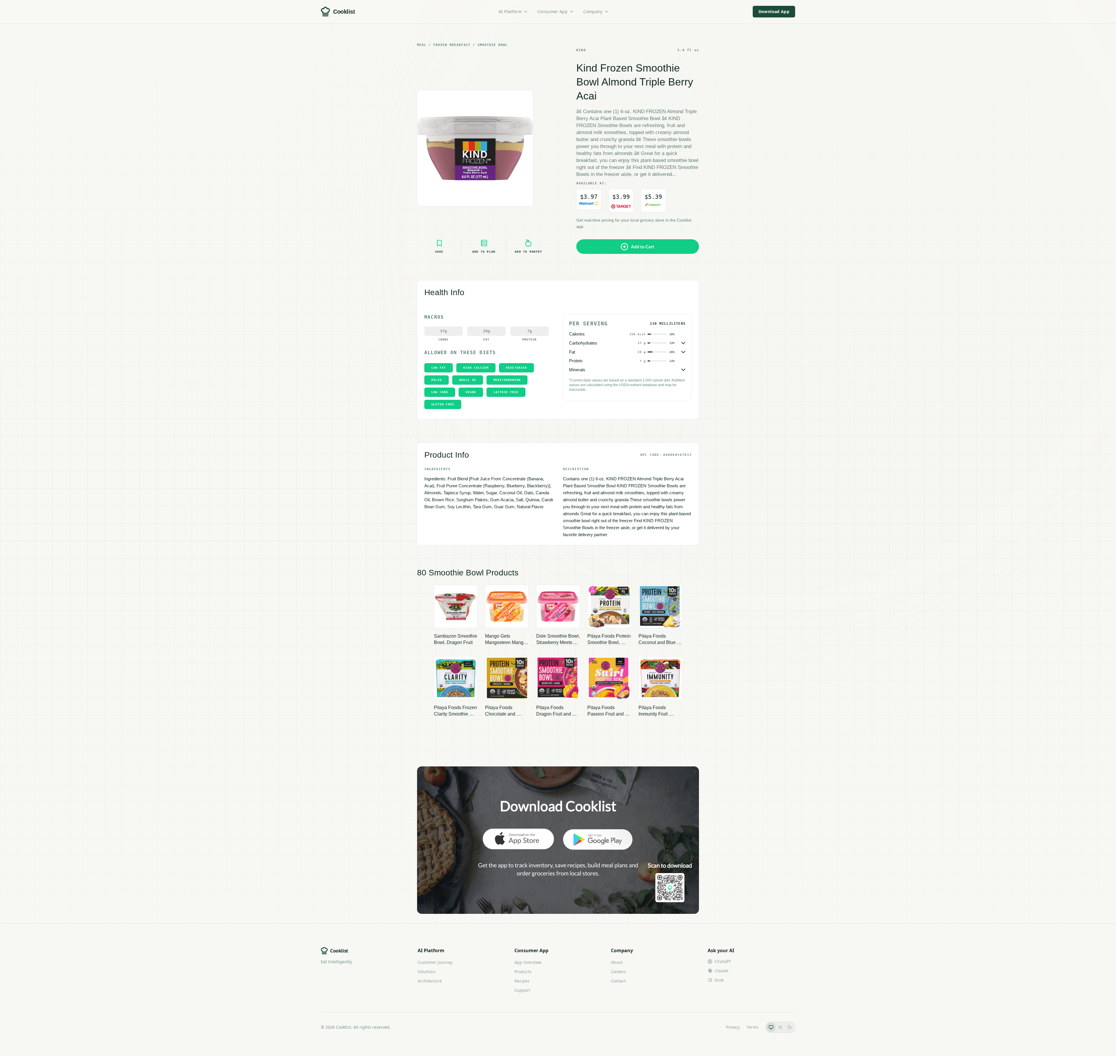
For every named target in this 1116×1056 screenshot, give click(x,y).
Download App (774, 11)
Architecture (430, 981)
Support (522, 990)
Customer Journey (435, 962)
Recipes (522, 981)
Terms (753, 1027)
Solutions (427, 971)
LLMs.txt (711, 1027)
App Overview (527, 962)
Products (523, 971)
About (617, 962)
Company (592, 11)
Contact (618, 981)
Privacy (733, 1027)
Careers (618, 971)
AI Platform (510, 11)
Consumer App (552, 11)
